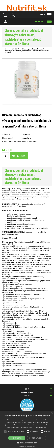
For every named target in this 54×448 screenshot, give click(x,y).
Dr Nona (26, 134)
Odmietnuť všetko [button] (36, 438)
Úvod (6, 49)
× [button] (52, 413)
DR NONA (15, 49)
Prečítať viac (42, 427)
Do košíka (21, 155)
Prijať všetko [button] (17, 438)
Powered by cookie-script (27, 446)
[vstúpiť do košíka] (5, 15)
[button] (27, 443)
